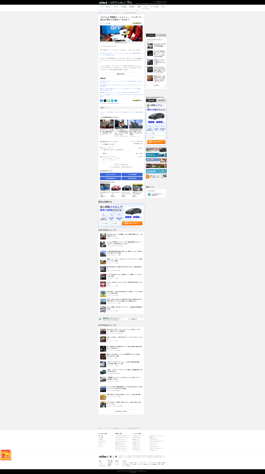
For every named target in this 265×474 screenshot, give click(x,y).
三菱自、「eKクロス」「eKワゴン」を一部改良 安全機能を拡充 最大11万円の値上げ (124, 370)
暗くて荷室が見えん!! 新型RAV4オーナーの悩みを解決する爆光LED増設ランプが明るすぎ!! (124, 347)
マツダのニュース (136, 444)
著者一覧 (134, 464)
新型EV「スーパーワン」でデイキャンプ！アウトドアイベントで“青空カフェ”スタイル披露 (124, 260)
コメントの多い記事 (161, 35)
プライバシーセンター (152, 462)
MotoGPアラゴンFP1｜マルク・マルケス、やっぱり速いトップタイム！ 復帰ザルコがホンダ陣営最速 (124, 330)
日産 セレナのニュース (120, 442)
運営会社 (131, 462)
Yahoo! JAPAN (164, 1)
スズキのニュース (136, 448)
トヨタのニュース (136, 435)
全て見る (156, 85)
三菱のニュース (135, 442)
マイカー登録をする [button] (132, 319)
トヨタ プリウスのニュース (121, 435)
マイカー (163, 6)
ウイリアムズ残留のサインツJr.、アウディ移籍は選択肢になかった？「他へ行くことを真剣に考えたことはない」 (121, 132)
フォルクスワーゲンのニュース (156, 441)
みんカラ (117, 464)
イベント (100, 444)
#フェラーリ (109, 107)
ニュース (146, 6)
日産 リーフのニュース (120, 444)
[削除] (11, 450)
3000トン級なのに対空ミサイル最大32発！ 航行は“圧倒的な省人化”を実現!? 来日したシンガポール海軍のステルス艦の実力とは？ (124, 300)
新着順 (141, 143)
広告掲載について (146, 464)
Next (142, 124)
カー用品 (100, 439)
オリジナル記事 (154, 6)
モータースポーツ (102, 441)
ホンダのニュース (136, 441)
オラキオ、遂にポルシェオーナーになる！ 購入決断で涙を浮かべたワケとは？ (125, 283)
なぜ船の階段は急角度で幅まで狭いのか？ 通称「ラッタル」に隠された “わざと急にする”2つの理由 (136, 132)
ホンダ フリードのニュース (121, 448)
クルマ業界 (100, 437)
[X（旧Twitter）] (113, 456)
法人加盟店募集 (154, 464)
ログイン (155, 1)
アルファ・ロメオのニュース (156, 448)
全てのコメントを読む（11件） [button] (121, 164)
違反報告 (141, 148)
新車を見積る (133, 178)
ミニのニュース (153, 444)
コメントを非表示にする (138, 141)
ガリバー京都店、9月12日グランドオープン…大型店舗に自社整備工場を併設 (124, 307)
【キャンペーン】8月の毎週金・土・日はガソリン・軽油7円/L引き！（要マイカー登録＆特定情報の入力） (121, 113)
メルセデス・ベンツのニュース (156, 435)
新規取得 (158, 1)
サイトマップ (139, 464)
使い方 (117, 141)
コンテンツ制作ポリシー (126, 464)
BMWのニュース (153, 437)
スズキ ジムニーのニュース (121, 450)
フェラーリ (120, 65)
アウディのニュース (154, 439)
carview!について (125, 462)
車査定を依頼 (151, 100)
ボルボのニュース (153, 450)
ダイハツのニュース (136, 450)
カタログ (116, 6)
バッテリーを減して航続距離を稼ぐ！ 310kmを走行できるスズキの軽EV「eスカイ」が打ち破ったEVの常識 (124, 387)
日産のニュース (135, 439)
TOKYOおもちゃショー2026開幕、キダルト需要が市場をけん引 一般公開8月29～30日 (107, 131)
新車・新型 (100, 435)
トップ (101, 6)
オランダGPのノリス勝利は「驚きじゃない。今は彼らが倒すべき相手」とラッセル (124, 403)
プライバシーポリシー (143, 462)
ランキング (150, 35)
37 (138, 153)
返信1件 (104, 153)
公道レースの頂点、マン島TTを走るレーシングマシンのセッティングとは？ (125, 338)
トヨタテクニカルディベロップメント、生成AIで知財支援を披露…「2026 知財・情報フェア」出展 (123, 362)
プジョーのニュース (154, 446)
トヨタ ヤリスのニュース (120, 439)
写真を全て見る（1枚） (122, 42)
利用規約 (159, 462)
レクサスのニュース (136, 437)
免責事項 (163, 462)
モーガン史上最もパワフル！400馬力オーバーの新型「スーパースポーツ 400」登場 (124, 275)
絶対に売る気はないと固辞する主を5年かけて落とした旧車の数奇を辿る (124, 267)
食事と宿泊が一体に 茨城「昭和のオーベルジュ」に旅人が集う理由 (123, 394)
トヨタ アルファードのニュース (122, 437)
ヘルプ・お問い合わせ (126, 465)
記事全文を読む (120, 74)
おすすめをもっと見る (120, 411)
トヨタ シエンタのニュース (121, 441)
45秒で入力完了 (133, 223)
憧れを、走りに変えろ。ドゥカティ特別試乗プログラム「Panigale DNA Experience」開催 (123, 355)
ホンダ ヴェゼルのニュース (121, 446)
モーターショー (101, 442)
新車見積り (132, 6)
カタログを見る (111, 174)
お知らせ (136, 462)
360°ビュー (108, 6)
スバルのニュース (136, 446)
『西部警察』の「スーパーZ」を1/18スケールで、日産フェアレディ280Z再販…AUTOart (124, 378)
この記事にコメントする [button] (108, 144)
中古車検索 (123, 6)
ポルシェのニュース (154, 442)
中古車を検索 (133, 174)
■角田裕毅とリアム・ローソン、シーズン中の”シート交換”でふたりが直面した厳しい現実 (119, 92)
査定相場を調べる (111, 178)
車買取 (139, 6)
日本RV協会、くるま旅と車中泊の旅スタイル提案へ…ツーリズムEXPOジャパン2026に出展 (125, 292)
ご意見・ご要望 (160, 464)
